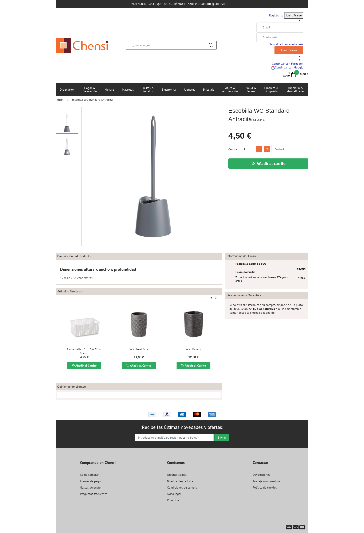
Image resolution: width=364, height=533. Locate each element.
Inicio (59, 100)
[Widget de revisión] (139, 395)
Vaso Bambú (193, 349)
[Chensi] (82, 45)
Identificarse (294, 15)
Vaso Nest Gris (139, 349)
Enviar (222, 437)
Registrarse (276, 15)
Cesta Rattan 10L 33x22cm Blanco (84, 351)
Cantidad (233, 149)
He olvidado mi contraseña (286, 44)
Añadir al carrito (271, 163)
